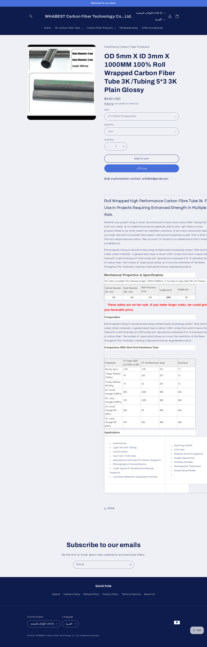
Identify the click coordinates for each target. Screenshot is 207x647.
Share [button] (111, 508)
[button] (31, 16)
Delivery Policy (72, 594)
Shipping (109, 104)
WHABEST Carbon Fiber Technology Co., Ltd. (57, 635)
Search (56, 594)
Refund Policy (91, 594)
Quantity (109, 125)
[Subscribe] (130, 565)
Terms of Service (131, 594)
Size (106, 110)
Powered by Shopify (89, 635)
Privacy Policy (110, 594)
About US (149, 594)
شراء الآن (141, 168)
